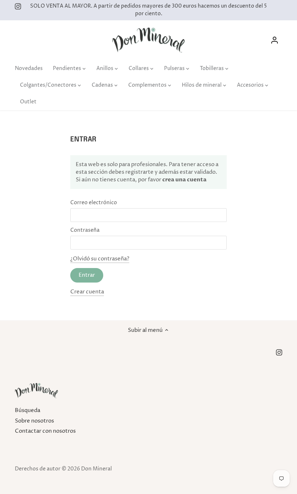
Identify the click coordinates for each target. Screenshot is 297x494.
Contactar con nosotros (45, 431)
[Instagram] (18, 6)
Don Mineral (96, 469)
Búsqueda (27, 410)
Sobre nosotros (34, 421)
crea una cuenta (183, 179)
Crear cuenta (87, 292)
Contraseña (85, 230)
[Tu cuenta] (275, 40)
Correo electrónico (93, 203)
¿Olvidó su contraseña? (99, 259)
